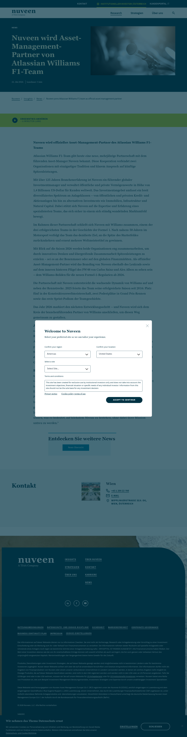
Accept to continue (124, 399)
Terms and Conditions (54, 376)
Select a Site (50, 362)
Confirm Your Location (106, 347)
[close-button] (147, 326)
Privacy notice (51, 394)
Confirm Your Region (53, 347)
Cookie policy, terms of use (73, 394)
